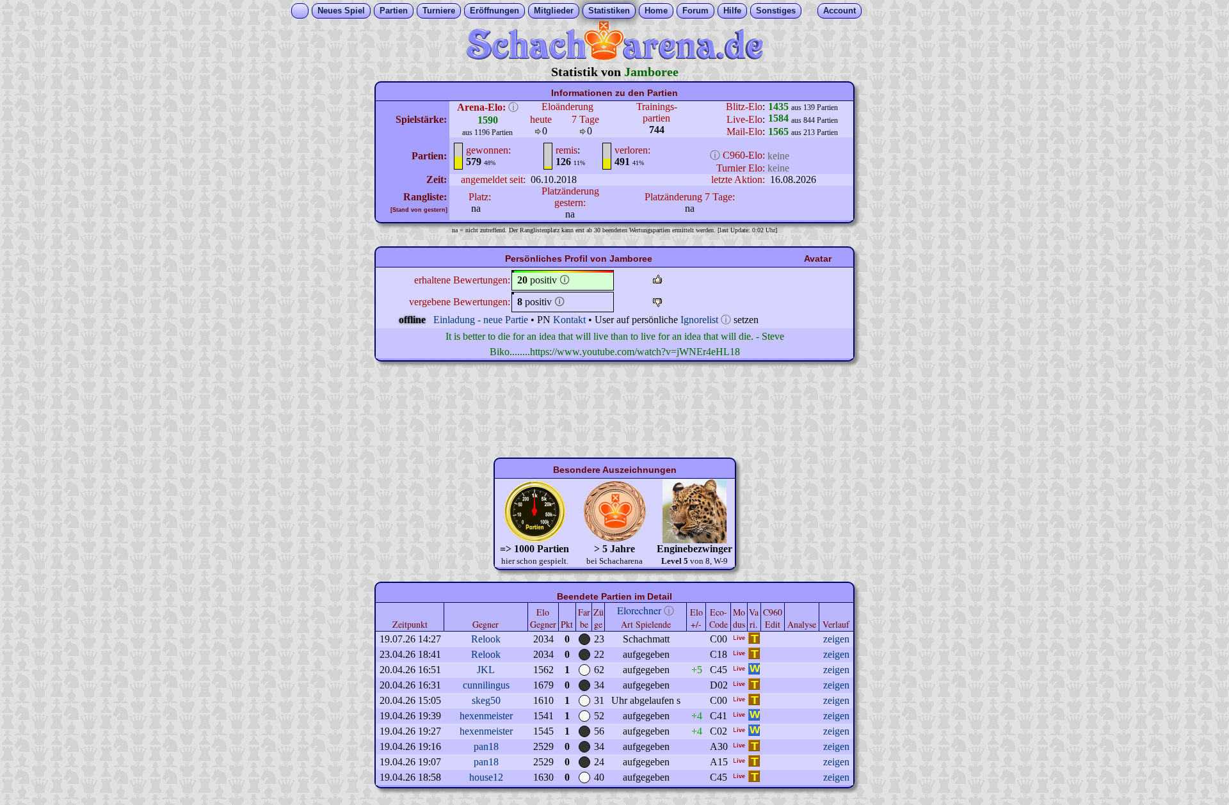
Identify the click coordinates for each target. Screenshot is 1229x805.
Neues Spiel (341, 10)
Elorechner (639, 610)
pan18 (486, 746)
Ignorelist (699, 319)
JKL (486, 669)
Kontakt (569, 319)
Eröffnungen (494, 10)
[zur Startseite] (614, 56)
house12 (486, 777)
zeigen (836, 639)
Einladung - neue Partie (480, 319)
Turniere (438, 10)
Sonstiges (776, 10)
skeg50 (486, 700)
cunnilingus (486, 685)
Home (656, 10)
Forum (695, 10)
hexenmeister (486, 715)
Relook (486, 639)
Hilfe (732, 10)
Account (839, 10)
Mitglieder (554, 10)
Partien (394, 10)
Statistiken (609, 10)
